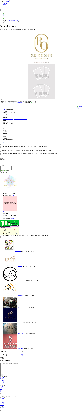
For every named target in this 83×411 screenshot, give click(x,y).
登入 (8, 1)
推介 (1, 391)
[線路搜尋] (79, 108)
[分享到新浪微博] (19, 102)
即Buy (1, 386)
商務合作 (2, 381)
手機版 (4, 4)
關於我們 (2, 377)
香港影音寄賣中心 (22, 333)
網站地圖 (2, 383)
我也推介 (33, 102)
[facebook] (0, 407)
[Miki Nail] (10, 188)
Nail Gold (20, 266)
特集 (1, 390)
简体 (4, 7)
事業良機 (2, 382)
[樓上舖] (0, 10)
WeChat (4, 5)
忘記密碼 (21, 355)
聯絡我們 (2, 378)
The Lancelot (20, 322)
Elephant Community (22, 280)
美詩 (4, 211)
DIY (19, 20)
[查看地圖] (79, 106)
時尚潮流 (2, 398)
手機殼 (12, 20)
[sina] (3, 407)
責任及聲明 (2, 380)
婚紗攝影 (2, 403)
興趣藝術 (2, 402)
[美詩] (10, 210)
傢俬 (17, 20)
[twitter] (2, 407)
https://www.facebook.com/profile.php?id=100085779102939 (15, 119)
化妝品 (9, 20)
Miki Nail (5, 188)
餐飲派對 (2, 405)
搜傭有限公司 (21, 348)
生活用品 (2, 399)
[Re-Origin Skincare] (42, 63)
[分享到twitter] (11, 102)
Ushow (1, 392)
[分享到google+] (15, 102)
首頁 (1, 1)
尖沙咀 (4, 109)
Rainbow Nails (18, 251)
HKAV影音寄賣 (21, 307)
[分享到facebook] (7, 102)
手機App (5, 3)
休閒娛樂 (2, 401)
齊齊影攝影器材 (21, 295)
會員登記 (5, 1)
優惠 (1, 387)
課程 (1, 389)
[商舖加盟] (0, 9)
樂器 (15, 20)
